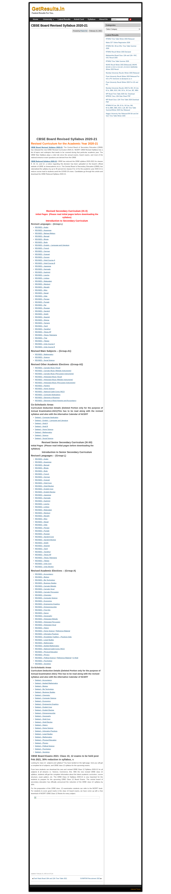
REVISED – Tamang (42, 323)
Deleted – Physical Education (45, 740)
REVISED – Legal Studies (44, 640)
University (47, 19)
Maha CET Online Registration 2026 (118, 42)
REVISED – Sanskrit (42, 311)
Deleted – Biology (41, 686)
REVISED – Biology (42, 577)
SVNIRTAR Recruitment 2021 (90, 878)
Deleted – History (41, 725)
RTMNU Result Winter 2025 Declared (118, 52)
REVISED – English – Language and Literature (52, 245)
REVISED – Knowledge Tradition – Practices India (53, 637)
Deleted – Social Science (44, 438)
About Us (103, 19)
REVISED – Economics (43, 601)
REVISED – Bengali (42, 236)
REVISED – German (42, 251)
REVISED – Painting (42, 386)
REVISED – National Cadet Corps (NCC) (50, 392)
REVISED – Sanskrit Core (44, 537)
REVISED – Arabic (41, 227)
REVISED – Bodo (41, 242)
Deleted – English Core (43, 707)
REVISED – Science (42, 357)
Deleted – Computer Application (46, 417)
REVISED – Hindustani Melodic (46, 619)
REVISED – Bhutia (42, 239)
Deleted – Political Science (44, 746)
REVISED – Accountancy (44, 574)
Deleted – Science (41, 435)
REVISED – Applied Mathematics (47, 646)
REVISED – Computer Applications (47, 395)
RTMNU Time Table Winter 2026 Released (120, 39)
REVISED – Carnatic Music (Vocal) (47, 368)
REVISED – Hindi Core (43, 483)
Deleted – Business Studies (45, 692)
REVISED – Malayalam (43, 281)
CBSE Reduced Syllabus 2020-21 (44, 161)
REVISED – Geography (43, 616)
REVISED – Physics (42, 655)
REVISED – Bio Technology (45, 580)
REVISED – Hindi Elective (44, 486)
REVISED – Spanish (42, 317)
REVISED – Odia (41, 296)
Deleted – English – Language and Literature (51, 420)
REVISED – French (42, 248)
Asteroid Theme (136, 889)
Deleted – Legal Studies (44, 734)
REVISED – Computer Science (46, 598)
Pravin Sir (83, 31)
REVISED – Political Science (45, 658)
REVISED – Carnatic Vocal (44, 589)
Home (35, 19)
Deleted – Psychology (43, 749)
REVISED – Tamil (41, 326)
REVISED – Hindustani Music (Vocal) (48, 377)
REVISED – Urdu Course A (45, 344)
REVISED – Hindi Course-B (45, 263)
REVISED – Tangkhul (42, 329)
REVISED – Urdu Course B (45, 347)
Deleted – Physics (41, 743)
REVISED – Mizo (41, 290)
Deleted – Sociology (42, 752)
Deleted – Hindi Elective (43, 722)
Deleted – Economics (43, 701)
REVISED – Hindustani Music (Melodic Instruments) (54, 380)
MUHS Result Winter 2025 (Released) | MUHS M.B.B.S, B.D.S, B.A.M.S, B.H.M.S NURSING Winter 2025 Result (121, 67)
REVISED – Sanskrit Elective (45, 540)
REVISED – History (42, 628)
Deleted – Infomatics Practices (46, 731)
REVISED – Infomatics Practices (47, 634)
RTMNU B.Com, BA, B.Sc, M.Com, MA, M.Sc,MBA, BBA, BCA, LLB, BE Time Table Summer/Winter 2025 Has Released (121, 108)
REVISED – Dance (42, 613)
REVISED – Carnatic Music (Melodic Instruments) (53, 371)
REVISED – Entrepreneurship (46, 607)
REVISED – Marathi (42, 287)
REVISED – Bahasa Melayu (45, 233)
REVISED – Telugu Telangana (46, 335)
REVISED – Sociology (43, 664)
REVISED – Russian (42, 308)
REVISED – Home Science (45, 389)
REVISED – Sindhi (41, 314)
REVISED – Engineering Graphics (47, 604)
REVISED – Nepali (42, 293)
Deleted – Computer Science (45, 698)
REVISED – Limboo (42, 278)
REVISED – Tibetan (42, 341)
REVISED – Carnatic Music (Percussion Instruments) (54, 374)
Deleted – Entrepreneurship (45, 713)
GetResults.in (48, 8)
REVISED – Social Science (45, 360)
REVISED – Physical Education (46, 652)
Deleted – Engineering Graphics (47, 704)
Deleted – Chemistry (42, 695)
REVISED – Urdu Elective (44, 567)
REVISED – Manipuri (42, 284)
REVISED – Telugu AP (43, 332)
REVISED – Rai (40, 305)
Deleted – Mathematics (43, 432)
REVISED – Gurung (42, 257)
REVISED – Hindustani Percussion (47, 622)
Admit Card (79, 19)
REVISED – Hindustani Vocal (45, 625)
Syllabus (91, 19)
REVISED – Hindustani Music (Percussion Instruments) (55, 383)
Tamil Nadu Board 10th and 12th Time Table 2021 (50, 878)
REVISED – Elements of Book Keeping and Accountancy (55, 400)
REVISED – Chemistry (43, 595)
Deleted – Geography (43, 716)
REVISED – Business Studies (45, 583)
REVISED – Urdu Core (43, 564)
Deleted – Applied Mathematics (46, 683)
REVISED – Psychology (43, 661)
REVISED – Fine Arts (42, 610)
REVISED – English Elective (45, 492)
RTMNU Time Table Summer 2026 (117, 61)
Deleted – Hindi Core (42, 719)
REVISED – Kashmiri (42, 272)
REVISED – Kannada (42, 269)
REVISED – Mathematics (44, 354)
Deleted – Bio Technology (44, 689)
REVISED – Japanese (43, 266)
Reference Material (63, 631)
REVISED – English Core (44, 489)
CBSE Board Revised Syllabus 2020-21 (59, 25)
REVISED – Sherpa (42, 320)
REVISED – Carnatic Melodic (45, 586)
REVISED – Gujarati (42, 254)
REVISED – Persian (42, 299)
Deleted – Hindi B (41, 426)
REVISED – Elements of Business (47, 397)
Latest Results (64, 19)
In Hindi (75, 658)
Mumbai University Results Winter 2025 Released (122, 73)
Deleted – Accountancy (43, 680)
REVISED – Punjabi (42, 302)
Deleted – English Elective (44, 710)
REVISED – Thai (41, 338)
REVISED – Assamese (43, 230)
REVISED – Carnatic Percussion (47, 592)
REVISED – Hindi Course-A (45, 260)
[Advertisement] (67, 50)
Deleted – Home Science (44, 429)
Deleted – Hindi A (41, 423)
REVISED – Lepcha (42, 275)
